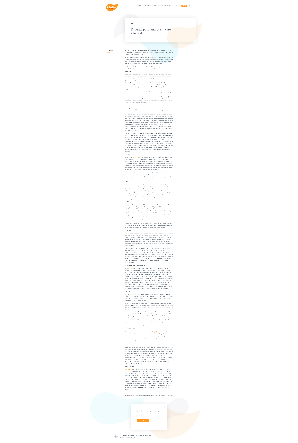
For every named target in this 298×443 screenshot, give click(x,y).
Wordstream (128, 369)
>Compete (136, 157)
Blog (176, 5)
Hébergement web (166, 5)
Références (148, 5)
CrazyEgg (127, 205)
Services (139, 5)
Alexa (126, 108)
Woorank (134, 76)
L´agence (156, 5)
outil (128, 268)
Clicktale (132, 294)
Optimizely (127, 233)
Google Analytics (156, 332)
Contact (184, 5)
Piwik (126, 184)
